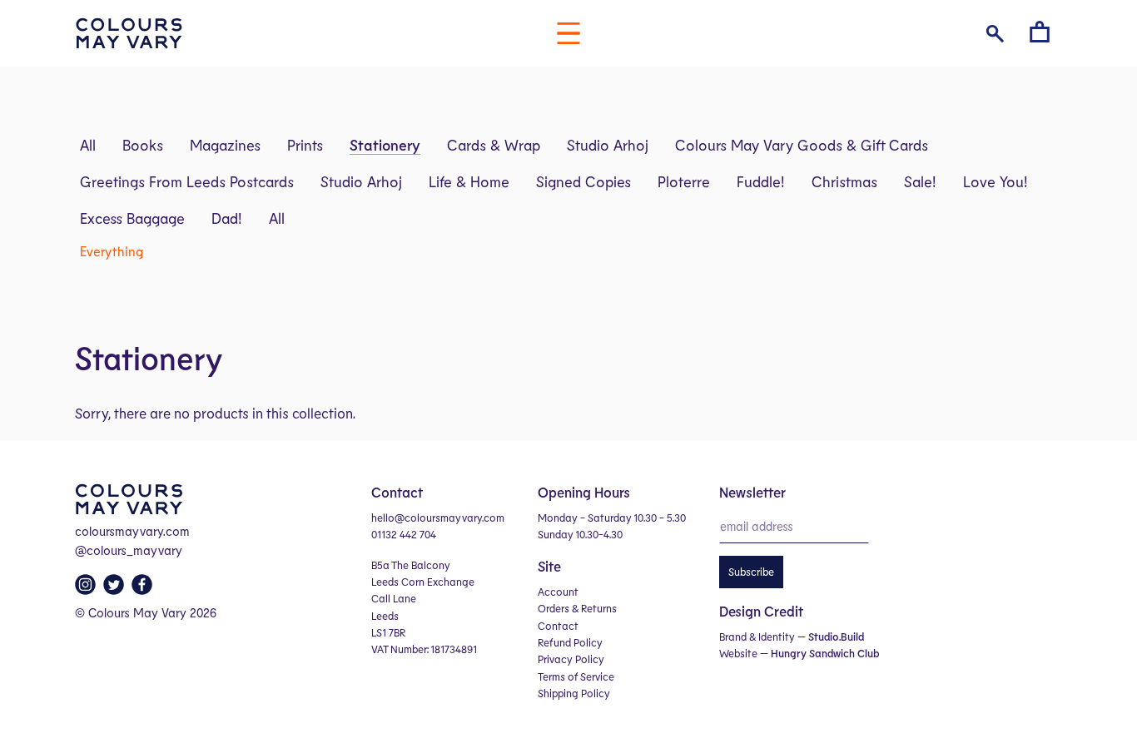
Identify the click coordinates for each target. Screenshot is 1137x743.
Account (558, 591)
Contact (558, 625)
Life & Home (469, 181)
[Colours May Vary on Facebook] (144, 589)
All (88, 145)
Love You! (995, 181)
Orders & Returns (577, 608)
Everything (111, 251)
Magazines (225, 145)
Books (142, 145)
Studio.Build (836, 636)
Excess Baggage (132, 218)
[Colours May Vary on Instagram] (87, 589)
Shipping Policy (574, 693)
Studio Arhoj (607, 145)
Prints (305, 145)
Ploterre (684, 181)
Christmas (844, 181)
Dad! (226, 218)
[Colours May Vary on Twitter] (115, 589)
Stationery (385, 145)
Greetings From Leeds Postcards (187, 181)
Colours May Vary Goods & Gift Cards (801, 145)
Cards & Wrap (493, 145)
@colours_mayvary (128, 549)
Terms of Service (576, 676)
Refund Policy (570, 642)
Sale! (920, 181)
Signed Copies (583, 181)
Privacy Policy (571, 659)
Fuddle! (761, 181)
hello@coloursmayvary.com (437, 517)
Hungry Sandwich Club (825, 653)
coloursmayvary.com (132, 530)
